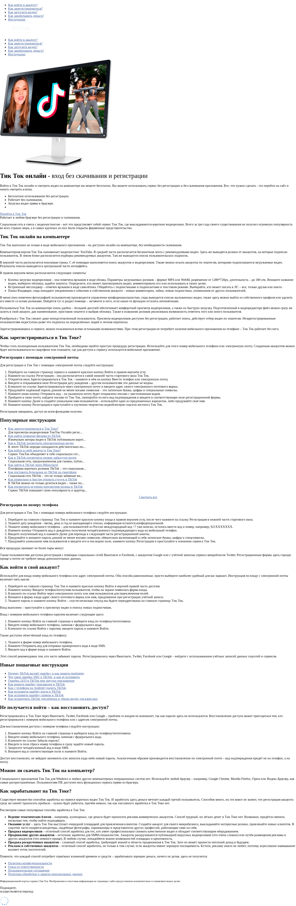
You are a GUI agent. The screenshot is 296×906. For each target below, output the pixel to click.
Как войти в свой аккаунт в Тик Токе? (34, 450)
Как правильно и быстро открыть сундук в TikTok (42, 479)
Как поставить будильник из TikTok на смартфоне (42, 472)
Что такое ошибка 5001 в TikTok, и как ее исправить (44, 677)
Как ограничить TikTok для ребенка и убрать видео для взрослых (53, 699)
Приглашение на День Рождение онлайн (36, 207)
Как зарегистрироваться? (25, 8)
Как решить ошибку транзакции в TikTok (36, 684)
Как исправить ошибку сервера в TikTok (36, 695)
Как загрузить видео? (22, 12)
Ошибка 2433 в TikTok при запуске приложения (41, 680)
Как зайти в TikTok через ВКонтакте (33, 465)
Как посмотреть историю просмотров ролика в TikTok (45, 486)
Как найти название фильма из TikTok (34, 436)
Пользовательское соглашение (29, 870)
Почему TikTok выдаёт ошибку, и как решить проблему (46, 673)
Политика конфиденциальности (30, 863)
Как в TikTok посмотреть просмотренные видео (41, 443)
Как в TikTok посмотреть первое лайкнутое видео (42, 457)
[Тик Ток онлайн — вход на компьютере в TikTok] (15, 33)
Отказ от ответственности (26, 867)
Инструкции (16, 19)
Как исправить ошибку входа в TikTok (34, 691)
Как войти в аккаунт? (23, 5)
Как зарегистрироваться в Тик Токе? (33, 428)
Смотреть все (148, 497)
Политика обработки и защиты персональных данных (45, 874)
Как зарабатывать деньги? (26, 16)
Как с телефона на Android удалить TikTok (37, 688)
